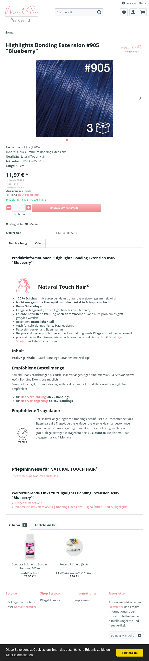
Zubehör (17, 525)
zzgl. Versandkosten (28, 194)
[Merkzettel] (124, 12)
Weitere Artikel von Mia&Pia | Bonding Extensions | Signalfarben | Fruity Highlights (71, 507)
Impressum (82, 600)
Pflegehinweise (50, 600)
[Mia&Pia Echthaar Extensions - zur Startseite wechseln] (21, 13)
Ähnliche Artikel (45, 525)
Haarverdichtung (33, 397)
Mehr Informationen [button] (19, 655)
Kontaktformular (25, 607)
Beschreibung (18, 243)
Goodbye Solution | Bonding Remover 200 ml (30, 566)
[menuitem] (79, 12)
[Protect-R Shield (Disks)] (74, 547)
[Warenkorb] (143, 12)
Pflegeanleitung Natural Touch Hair (35, 476)
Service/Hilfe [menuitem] (134, 3)
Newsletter (116, 607)
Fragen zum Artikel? (28, 503)
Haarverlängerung (34, 401)
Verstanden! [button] (130, 652)
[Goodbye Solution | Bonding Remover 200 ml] (30, 547)
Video (38, 243)
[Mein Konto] (133, 12)
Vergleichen (17, 224)
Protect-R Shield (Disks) (74, 564)
